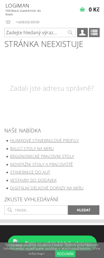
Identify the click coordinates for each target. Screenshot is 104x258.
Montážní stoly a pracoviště (41, 164)
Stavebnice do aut (30, 172)
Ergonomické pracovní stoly (42, 156)
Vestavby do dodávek (33, 180)
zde (48, 253)
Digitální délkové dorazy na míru (46, 188)
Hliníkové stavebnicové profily (44, 140)
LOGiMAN (23, 9)
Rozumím (65, 253)
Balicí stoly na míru (32, 148)
